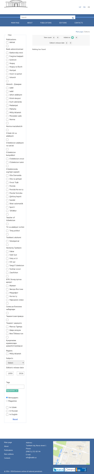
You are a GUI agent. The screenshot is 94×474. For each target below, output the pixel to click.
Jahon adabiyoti (15, 94)
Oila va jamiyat (15, 179)
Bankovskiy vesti (16, 52)
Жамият (12, 285)
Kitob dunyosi (15, 98)
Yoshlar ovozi (15, 269)
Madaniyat (13, 105)
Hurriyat (12, 70)
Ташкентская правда (14, 316)
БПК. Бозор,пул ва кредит (13, 280)
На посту (13, 296)
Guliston (12, 59)
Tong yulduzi (14, 230)
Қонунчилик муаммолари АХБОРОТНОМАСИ (14, 343)
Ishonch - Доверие (13, 84)
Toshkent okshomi (13, 237)
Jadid (11, 87)
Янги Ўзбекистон (16, 333)
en (89, 7)
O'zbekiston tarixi (16, 162)
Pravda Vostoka (15, 193)
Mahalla (12, 109)
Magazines (12, 401)
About (30, 23)
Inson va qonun (15, 74)
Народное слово (16, 300)
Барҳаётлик (11, 390)
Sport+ (12, 207)
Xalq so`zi (13, 258)
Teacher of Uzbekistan (10, 218)
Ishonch (12, 77)
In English (13, 414)
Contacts (79, 23)
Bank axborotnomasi (14, 49)
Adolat (12, 42)
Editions (63, 23)
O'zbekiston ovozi (16, 158)
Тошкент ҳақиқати (14, 323)
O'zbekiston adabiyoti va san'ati (15, 144)
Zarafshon (13, 272)
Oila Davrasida (15, 175)
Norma (12, 119)
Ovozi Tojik (13, 182)
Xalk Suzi (13, 255)
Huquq (12, 63)
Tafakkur (13, 210)
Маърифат (13, 292)
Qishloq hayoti (15, 196)
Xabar (11, 251)
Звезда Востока (16, 289)
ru (84, 7)
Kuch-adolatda (15, 102)
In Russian (13, 411)
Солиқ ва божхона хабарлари (14, 307)
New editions (9, 454)
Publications (46, 23)
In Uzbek (13, 407)
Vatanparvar (14, 241)
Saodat (12, 200)
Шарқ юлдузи (15, 330)
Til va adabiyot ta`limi (15, 227)
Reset (15, 419)
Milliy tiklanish (15, 112)
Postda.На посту (16, 189)
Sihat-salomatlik (16, 203)
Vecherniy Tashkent (14, 248)
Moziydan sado (15, 116)
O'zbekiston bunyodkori (11, 153)
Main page (15, 23)
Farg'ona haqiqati (16, 56)
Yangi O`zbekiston (16, 265)
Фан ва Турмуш (15, 326)
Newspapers (13, 397)
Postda (12, 186)
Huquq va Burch (15, 66)
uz (80, 7)
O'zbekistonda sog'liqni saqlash (12, 170)
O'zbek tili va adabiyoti (11, 134)
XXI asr (12, 262)
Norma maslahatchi (14, 126)
